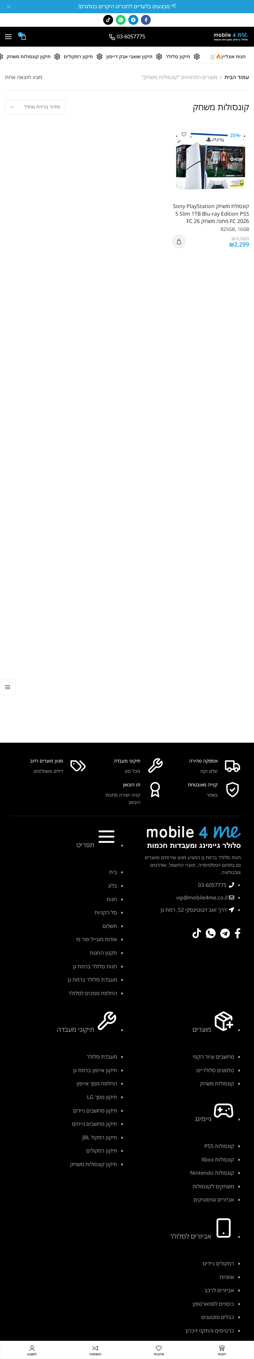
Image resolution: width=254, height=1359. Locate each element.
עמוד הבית (237, 77)
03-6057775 (131, 36)
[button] (179, 241)
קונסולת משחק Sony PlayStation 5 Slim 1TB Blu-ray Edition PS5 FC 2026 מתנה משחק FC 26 (211, 213)
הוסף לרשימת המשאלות (184, 134)
